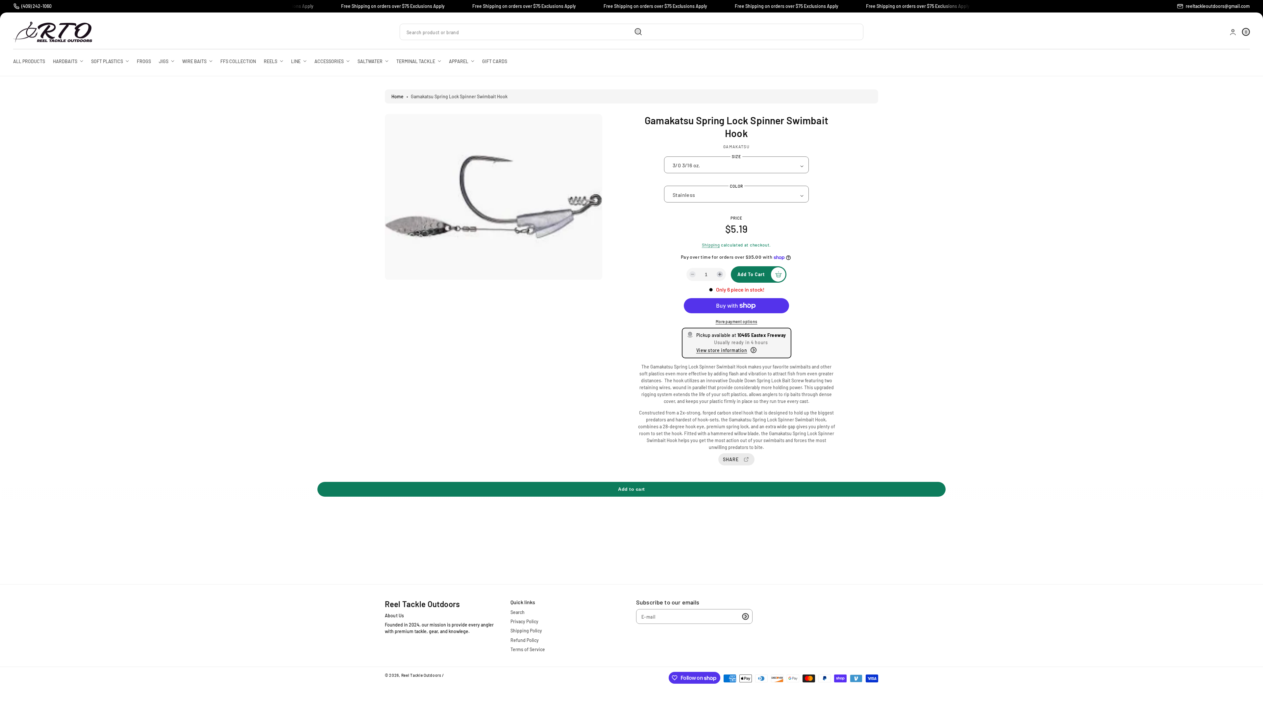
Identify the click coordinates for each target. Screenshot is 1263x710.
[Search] (638, 32)
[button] (1246, 32)
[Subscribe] (745, 616)
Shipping (711, 245)
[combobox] (524, 32)
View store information (721, 350)
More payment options (736, 321)
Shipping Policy (526, 630)
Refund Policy (524, 640)
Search (517, 612)
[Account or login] (1233, 32)
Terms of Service (527, 649)
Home (397, 96)
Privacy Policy (524, 621)
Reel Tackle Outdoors (421, 675)
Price (736, 218)
